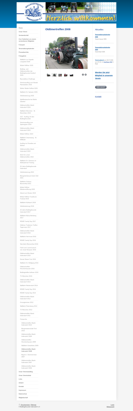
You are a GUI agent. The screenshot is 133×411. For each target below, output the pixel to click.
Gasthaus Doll (108, 62)
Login (112, 405)
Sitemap (33, 405)
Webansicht (110, 407)
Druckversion (25, 405)
